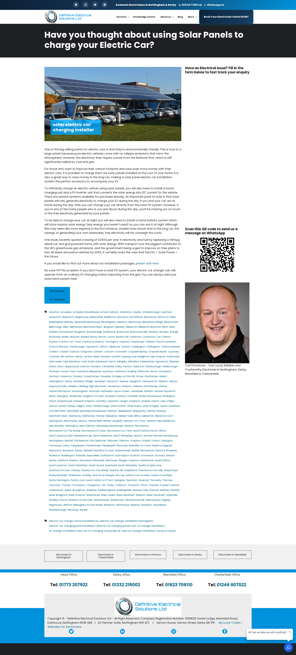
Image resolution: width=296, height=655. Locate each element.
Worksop (73, 510)
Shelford (63, 460)
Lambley (101, 401)
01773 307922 (73, 585)
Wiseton (135, 505)
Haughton (135, 381)
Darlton (69, 356)
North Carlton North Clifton (149, 430)
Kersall (158, 391)
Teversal (143, 480)
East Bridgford (140, 356)
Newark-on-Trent (135, 421)
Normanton (142, 426)
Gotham (54, 376)
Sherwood (85, 460)
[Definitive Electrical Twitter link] (71, 631)
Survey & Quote (166, 531)
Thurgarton (93, 485)
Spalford (143, 465)
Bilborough (55, 327)
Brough (174, 332)
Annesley (66, 312)
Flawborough (153, 366)
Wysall (83, 510)
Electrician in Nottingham (63, 556)
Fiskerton (138, 366)
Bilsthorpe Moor (93, 327)
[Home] (68, 17)
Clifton (103, 346)
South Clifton (163, 460)
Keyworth (169, 391)
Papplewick (78, 445)
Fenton (127, 366)
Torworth (133, 485)
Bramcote (123, 332)
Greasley (105, 376)
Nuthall (69, 440)
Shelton (73, 460)
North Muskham (103, 435)
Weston (140, 495)
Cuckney (173, 351)
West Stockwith (155, 495)
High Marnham (98, 386)
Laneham (113, 401)
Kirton (52, 401)
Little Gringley (150, 406)
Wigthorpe (55, 505)
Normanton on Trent (119, 430)
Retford (160, 450)
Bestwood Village (152, 322)
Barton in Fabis (167, 317)
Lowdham (174, 406)
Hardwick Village (83, 381)
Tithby (110, 485)
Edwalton (133, 361)
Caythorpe (137, 341)
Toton (143, 485)
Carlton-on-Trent (70, 341)
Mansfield (73, 411)
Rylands (81, 455)
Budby (65, 337)
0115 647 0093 (190, 4)
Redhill (135, 450)
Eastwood (101, 361)
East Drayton (158, 356)
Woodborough (57, 510)
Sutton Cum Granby (138, 475)
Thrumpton (78, 485)
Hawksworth (149, 381)
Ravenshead (122, 450)
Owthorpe (55, 445)
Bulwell (85, 337)
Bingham (109, 327)
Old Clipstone (97, 440)
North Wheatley (123, 435)
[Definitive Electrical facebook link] (224, 631)
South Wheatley (127, 465)
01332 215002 (126, 585)
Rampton (68, 450)
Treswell (153, 485)
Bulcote (75, 337)
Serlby (53, 460)
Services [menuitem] (122, 19)
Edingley (122, 361)
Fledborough (170, 366)
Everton (85, 366)
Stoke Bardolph (58, 475)
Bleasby (120, 327)
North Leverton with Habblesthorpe (70, 435)
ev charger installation (151, 526)
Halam (163, 376)
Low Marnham (57, 411)
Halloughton (56, 381)
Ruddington (68, 455)
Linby (89, 406)
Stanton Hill (116, 470)
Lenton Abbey (66, 406)
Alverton (54, 312)
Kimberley (76, 396)
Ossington (167, 440)
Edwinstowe (147, 361)
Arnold (104, 312)
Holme (163, 386)
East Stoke (88, 361)
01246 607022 (231, 585)
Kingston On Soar (93, 396)
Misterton (148, 416)
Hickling (83, 386)
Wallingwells (124, 490)
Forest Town (68, 371)
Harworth (112, 381)
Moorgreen (56, 421)
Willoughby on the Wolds (88, 505)
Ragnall (167, 445)
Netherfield (95, 421)
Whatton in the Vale (80, 500)
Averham (166, 312)
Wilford (67, 505)
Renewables (57, 291)
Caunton (124, 341)
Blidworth (131, 327)
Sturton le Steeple (104, 475)
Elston (52, 366)
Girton (154, 371)
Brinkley (153, 332)
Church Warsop (58, 346)
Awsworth (55, 317)
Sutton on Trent (103, 480)
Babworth (68, 317)
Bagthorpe (81, 317)
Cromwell (121, 351)
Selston (170, 455)
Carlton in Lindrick (93, 341)
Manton (112, 411)
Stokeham (75, 475)
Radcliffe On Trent (140, 445)
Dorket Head (91, 356)
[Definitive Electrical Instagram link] (173, 631)
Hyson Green (122, 391)
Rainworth (55, 450)
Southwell (111, 465)
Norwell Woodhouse (166, 435)
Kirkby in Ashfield (127, 396)
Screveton (147, 455)
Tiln (103, 485)
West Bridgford (58, 495)
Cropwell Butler (157, 351)
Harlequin (100, 381)
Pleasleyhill (108, 445)
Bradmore (109, 332)
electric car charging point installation (72, 526)
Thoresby (155, 480)
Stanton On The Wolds (94, 470)
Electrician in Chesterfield (105, 556)
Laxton (155, 401)
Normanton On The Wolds (64, 430)
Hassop (123, 381)
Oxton (66, 445)
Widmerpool (152, 500)
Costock (74, 351)
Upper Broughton (74, 490)
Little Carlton (118, 406)
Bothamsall (66, 332)
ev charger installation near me (68, 531)
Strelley (87, 475)
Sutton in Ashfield (161, 475)
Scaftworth (107, 455)
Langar (124, 401)
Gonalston (165, 371)
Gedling (131, 371)
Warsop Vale (140, 490)
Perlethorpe (93, 445)
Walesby (91, 490)
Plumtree (122, 445)
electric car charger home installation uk (74, 521)
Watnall (154, 490)
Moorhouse (70, 421)
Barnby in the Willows (130, 317)
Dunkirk (116, 356)
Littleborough (101, 406)
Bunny (93, 337)
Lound (163, 406)
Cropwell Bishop (137, 351)
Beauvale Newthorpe (87, 322)
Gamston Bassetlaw (89, 371)
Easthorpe (173, 356)
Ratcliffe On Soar (104, 450)
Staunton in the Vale (150, 470)
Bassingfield (56, 322)
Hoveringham (80, 391)
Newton (129, 426)
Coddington (138, 346)
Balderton (110, 317)
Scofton (135, 455)
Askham (114, 312)
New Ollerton (87, 426)
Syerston (131, 480)
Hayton (173, 381)
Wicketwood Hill (134, 500)
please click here (147, 263)
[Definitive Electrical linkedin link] (122, 631)
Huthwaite (107, 391)
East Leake (55, 361)
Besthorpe (134, 322)
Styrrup (120, 475)
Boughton (80, 332)
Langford (134, 401)
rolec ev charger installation (138, 531)
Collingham (153, 346)
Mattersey (75, 416)
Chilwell (149, 341)
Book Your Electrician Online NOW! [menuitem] (226, 17)
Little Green (134, 406)
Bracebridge (94, 332)
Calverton (135, 337)
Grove (139, 376)
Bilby (66, 327)
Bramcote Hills (139, 332)
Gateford (120, 371)
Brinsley (164, 332)
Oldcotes (112, 440)
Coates (125, 346)
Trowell (164, 485)
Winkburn (109, 505)
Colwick (53, 351)
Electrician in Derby (190, 554)
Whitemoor (117, 500)
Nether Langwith (113, 421)
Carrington (111, 341)
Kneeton (89, 401)
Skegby (123, 460)
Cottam (109, 351)
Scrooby (160, 455)
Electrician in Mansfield (232, 554)
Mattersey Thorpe (93, 416)
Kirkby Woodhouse (150, 396)
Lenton (53, 406)
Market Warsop (156, 411)
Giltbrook (143, 371)
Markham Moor (58, 416)
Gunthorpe (151, 376)
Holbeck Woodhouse (145, 386)
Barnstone (150, 317)
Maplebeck (125, 411)
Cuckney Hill (56, 356)
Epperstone (72, 366)
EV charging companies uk (104, 531)
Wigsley (166, 500)
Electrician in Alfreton (148, 554)
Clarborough (77, 346)
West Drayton (76, 495)
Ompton (135, 440)
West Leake (108, 495)
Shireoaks (98, 460)
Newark (151, 421)
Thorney (167, 480)
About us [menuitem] (167, 19)
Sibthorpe (111, 460)
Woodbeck (159, 505)
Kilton (52, 396)
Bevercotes (171, 322)
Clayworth (92, 346)
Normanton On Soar (94, 430)
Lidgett (80, 406)
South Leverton (58, 465)
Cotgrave (86, 351)
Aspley (137, 312)
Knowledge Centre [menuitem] (144, 16)
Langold (145, 401)
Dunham (105, 356)
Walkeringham (107, 490)
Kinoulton (110, 396)
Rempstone (147, 450)
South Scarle (96, 465)
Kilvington (63, 396)
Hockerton (114, 386)
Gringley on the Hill (123, 376)
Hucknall (94, 391)
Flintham (54, 371)
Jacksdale (137, 391)
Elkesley (174, 361)
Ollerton (124, 440)
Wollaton (146, 505)
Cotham (98, 351)
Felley (118, 366)
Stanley (75, 470)
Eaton (112, 361)
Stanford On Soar (59, 470)
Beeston (122, 322)
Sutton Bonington (59, 480)
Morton (82, 421)
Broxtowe (55, 337)
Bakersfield (96, 317)
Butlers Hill (122, 337)
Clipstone (114, 346)
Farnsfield (108, 366)
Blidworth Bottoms (149, 327)
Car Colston (163, 337)
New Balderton (166, 421)
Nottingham (56, 440)
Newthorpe (116, 426)
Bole (172, 327)
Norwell (148, 435)
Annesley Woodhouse (86, 312)
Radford (157, 445)
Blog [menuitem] (180, 16)
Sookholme (147, 460)
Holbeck (127, 386)
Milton (137, 416)
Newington (71, 426)
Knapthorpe (64, 401)
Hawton (163, 381)
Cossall (64, 351)
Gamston (108, 371)
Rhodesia (171, 450)
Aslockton (126, 312)
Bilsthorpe (76, 327)
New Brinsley (56, 426)
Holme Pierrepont (60, 391)
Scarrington (122, 455)
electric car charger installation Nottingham (126, 521)
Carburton (149, 337)
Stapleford (130, 470)
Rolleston (54, 455)
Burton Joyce (107, 337)
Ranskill (88, 450)
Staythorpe (171, 470)
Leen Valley (167, 401)
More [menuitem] (192, 19)
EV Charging (57, 299)
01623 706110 (179, 585)
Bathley (69, 322)
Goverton (66, 376)
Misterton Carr (164, 416)
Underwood (56, 490)
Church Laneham (166, 341)
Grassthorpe (91, 376)
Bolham (53, 332)
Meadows (111, 416)
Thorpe (66, 485)
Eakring (126, 356)
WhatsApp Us (215, 4)
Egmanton (162, 361)
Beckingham (108, 322)
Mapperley (139, 411)
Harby (68, 381)
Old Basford (81, 440)
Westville (171, 495)
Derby (79, 356)
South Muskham (78, 465)
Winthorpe (122, 505)
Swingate (119, 480)
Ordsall (146, 440)
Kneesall (78, 401)
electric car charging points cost (116, 526)
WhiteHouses (101, 500)
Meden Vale (125, 416)
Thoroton (54, 485)
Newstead (102, 426)
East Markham (72, 361)
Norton (138, 435)
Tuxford (174, 485)
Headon (73, 386)
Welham (165, 490)
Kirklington (168, 396)
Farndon (96, 366)
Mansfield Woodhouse (93, 411)
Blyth (165, 327)
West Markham (125, 495)
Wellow (175, 490)
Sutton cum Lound (82, 480)
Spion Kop (156, 465)
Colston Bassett (170, 346)
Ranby (79, 450)
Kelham (148, 391)
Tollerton (121, 485)
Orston (155, 440)
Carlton (53, 341)
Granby (77, 376)
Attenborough (151, 312)
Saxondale (93, 455)
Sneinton (134, 460)
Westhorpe (93, 495)
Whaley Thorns (58, 500)
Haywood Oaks (58, 386)
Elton (61, 366)
